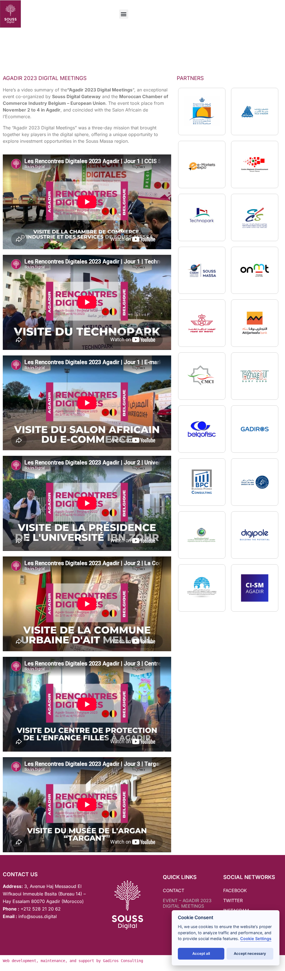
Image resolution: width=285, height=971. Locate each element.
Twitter (233, 900)
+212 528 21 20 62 (41, 909)
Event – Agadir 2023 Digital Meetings (187, 903)
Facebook (235, 890)
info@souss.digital (37, 916)
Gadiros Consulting (123, 960)
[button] (123, 14)
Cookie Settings (255, 938)
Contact (173, 890)
